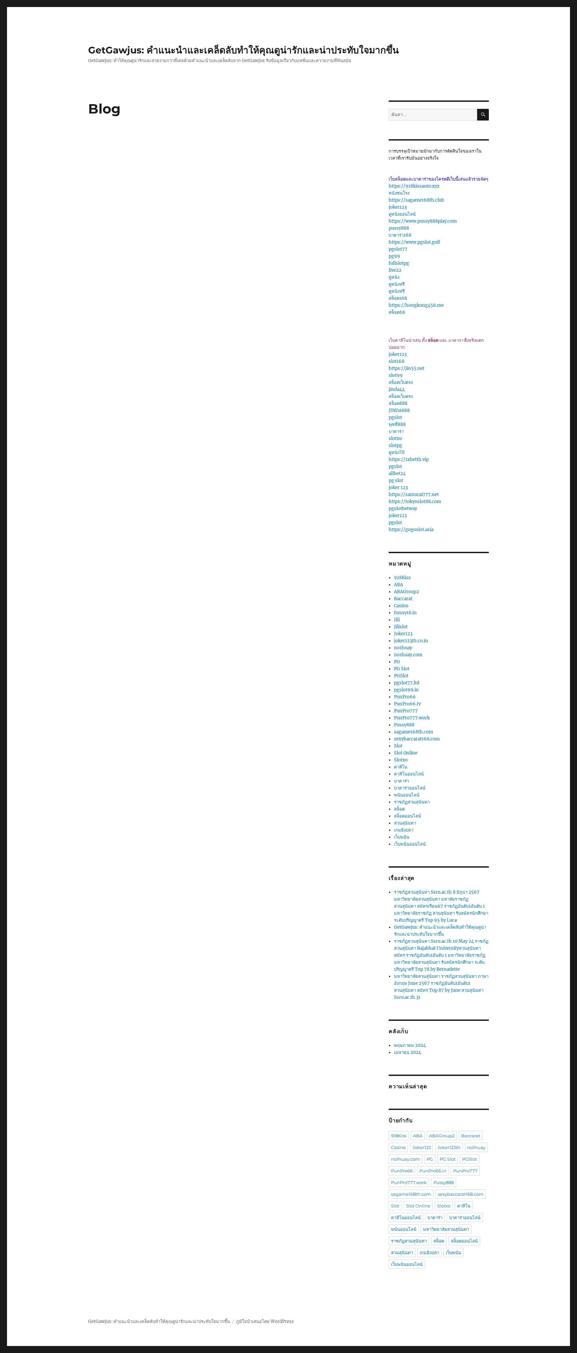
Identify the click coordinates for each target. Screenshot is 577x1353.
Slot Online (405, 753)
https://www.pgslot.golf (414, 242)
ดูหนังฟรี (397, 284)
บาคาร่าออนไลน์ (409, 788)
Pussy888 (404, 725)
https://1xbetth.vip (409, 459)
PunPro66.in (432, 1170)
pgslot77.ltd (406, 683)
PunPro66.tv (407, 704)
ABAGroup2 (406, 592)
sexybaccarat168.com (417, 739)
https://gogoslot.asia (411, 529)
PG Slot (401, 669)
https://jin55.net (406, 368)
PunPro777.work (412, 718)
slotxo (395, 438)
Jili (397, 620)
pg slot (396, 480)
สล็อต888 (398, 403)
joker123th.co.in (411, 641)
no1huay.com (408, 655)
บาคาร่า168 (400, 235)
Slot (398, 746)
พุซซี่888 (397, 424)
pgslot (395, 417)
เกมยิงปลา (403, 830)
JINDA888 (399, 410)
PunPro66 (405, 697)
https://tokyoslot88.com (415, 501)
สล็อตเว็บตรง (401, 382)
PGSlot (401, 676)
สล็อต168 (398, 298)
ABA (398, 585)
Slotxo (401, 760)
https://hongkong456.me (416, 305)
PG (397, 662)
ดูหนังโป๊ (396, 452)
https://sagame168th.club (416, 200)
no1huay (403, 648)
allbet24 (397, 473)
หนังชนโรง (399, 193)
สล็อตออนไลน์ (407, 816)
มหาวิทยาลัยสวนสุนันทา (446, 1229)
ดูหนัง (394, 277)
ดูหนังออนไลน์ (402, 214)
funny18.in (405, 613)
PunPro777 (406, 711)
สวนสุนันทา (405, 823)
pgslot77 (398, 249)
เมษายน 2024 (407, 1052)
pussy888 (399, 228)
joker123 (398, 207)
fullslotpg (399, 263)
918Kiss (402, 578)
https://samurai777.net (414, 494)
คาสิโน (400, 767)
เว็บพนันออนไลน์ (410, 844)
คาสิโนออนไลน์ (409, 774)
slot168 (396, 361)
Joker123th (448, 1147)
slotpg (395, 445)
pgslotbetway (403, 508)
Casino (401, 606)
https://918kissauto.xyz (414, 186)
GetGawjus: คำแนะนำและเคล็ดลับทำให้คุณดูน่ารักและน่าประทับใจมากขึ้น (243, 50)
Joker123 (403, 634)
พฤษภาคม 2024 (410, 1045)
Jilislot (401, 627)
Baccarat (403, 599)
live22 (395, 270)
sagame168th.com (413, 732)
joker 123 (398, 487)
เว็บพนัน (401, 837)
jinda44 (397, 389)
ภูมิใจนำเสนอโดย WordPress (265, 1321)
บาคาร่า (396, 431)
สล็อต (399, 809)
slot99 (396, 375)
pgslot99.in (406, 690)
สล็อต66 (397, 312)
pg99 (394, 256)
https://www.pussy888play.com (423, 221)
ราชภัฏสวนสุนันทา (412, 802)
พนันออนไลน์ (406, 795)
